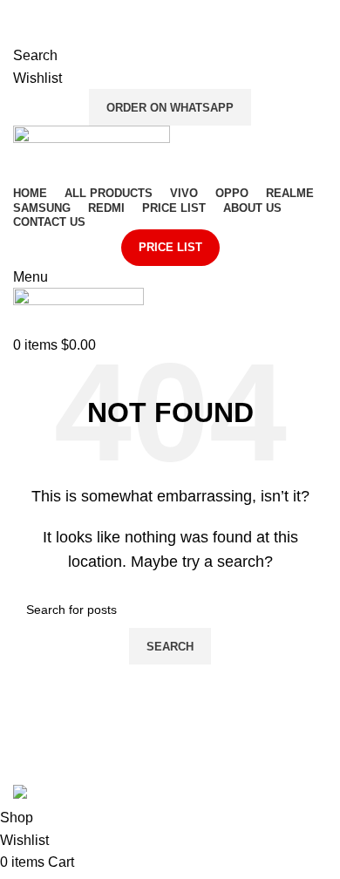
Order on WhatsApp (170, 107)
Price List (170, 247)
